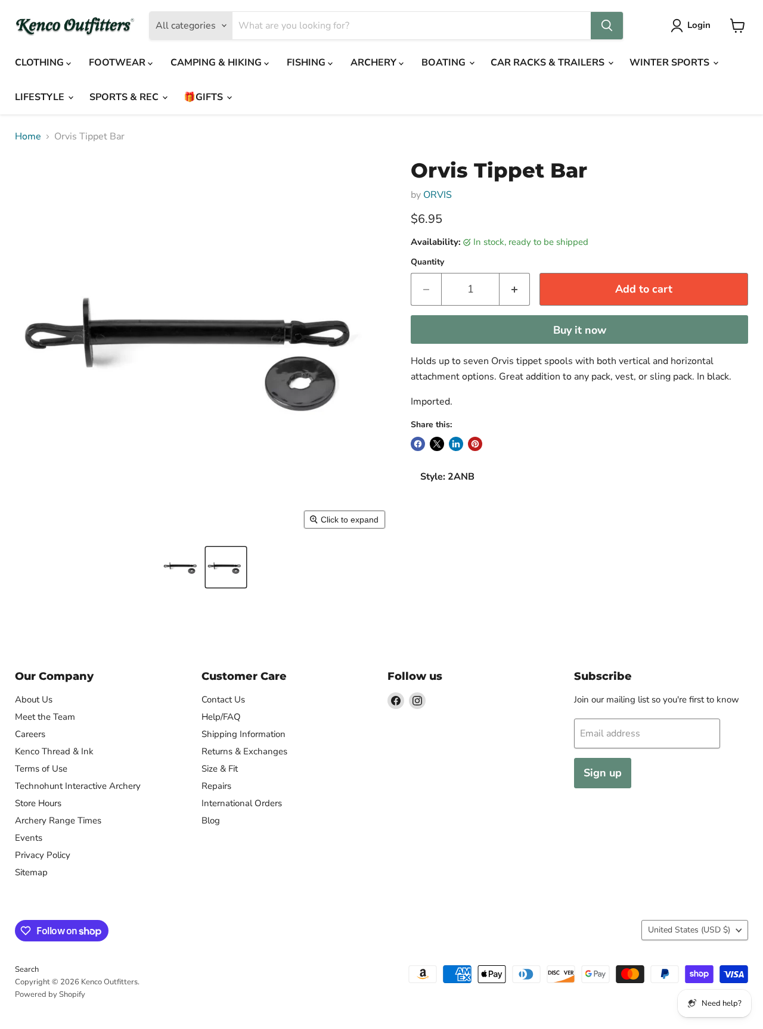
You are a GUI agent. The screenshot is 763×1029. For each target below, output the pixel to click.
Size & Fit (219, 769)
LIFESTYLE (41, 97)
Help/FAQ (221, 717)
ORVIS (437, 194)
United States (689, 929)
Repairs (216, 786)
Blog (210, 820)
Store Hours (38, 803)
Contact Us (223, 699)
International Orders (241, 803)
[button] (182, 567)
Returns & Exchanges (244, 751)
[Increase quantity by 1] (515, 289)
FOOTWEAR (118, 62)
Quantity (427, 262)
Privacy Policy (42, 855)
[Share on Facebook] (418, 444)
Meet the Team (45, 717)
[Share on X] (437, 444)
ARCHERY (375, 62)
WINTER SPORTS (670, 62)
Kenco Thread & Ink (54, 751)
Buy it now (579, 330)
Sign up (603, 773)
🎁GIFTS (204, 97)
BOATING (444, 62)
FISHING (307, 62)
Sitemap (31, 872)
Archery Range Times (58, 820)
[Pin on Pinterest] (475, 444)
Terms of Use (41, 769)
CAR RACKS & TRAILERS (549, 62)
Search (27, 969)
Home (28, 136)
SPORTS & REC (125, 97)
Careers (30, 734)
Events (28, 838)
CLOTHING (40, 62)
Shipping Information (243, 734)
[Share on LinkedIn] (456, 444)
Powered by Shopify (50, 994)
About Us (33, 699)
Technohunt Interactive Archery (78, 786)
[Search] (607, 25)
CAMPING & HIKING (217, 62)
